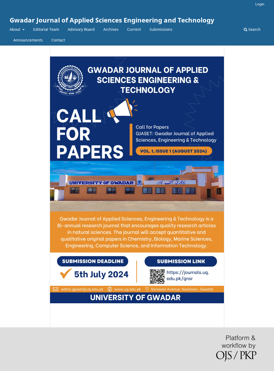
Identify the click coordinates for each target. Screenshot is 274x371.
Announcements (28, 40)
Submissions (161, 29)
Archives (111, 29)
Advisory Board (81, 29)
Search (254, 29)
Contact (58, 40)
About (15, 29)
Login (259, 4)
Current (134, 29)
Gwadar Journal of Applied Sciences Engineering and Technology (112, 20)
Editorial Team (46, 29)
